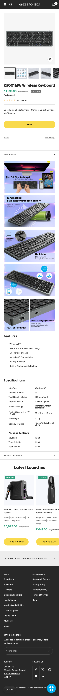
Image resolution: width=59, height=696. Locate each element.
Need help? (50, 137)
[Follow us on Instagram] (49, 669)
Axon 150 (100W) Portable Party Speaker (18, 511)
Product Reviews (13, 455)
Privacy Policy (39, 584)
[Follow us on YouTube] (36, 676)
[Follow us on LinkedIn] (42, 676)
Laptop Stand (10, 615)
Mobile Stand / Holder (14, 605)
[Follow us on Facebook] (36, 669)
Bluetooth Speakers (13, 595)
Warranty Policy (40, 589)
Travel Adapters (11, 610)
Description (10, 154)
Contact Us (9, 666)
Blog (35, 600)
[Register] (48, 651)
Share (6, 137)
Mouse (7, 626)
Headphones (10, 600)
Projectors (8, 584)
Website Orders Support (15, 670)
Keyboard (8, 621)
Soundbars (9, 579)
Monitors (8, 589)
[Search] (10, 4)
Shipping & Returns (41, 579)
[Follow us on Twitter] (42, 669)
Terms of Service (40, 595)
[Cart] (53, 4)
